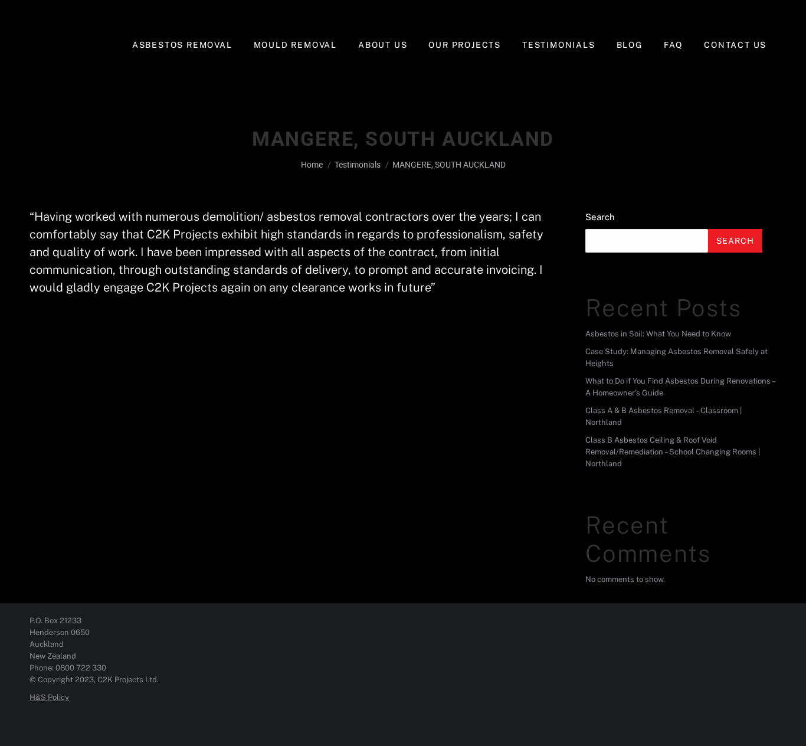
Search (600, 217)
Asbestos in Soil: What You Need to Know (658, 333)
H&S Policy (49, 697)
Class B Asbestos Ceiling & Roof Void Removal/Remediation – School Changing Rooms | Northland (672, 452)
